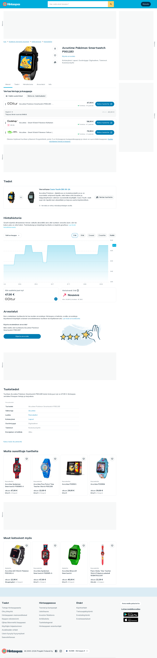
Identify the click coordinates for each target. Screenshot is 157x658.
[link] (60, 197)
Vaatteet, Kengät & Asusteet (19, 41)
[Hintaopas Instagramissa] (60, 651)
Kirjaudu (146, 4)
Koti (5, 41)
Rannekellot (48, 41)
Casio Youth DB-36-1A (60, 189)
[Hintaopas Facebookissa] (56, 651)
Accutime (32, 411)
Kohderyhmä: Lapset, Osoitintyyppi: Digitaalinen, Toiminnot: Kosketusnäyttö (84, 61)
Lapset (31, 419)
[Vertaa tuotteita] (55, 62)
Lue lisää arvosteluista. (71, 318)
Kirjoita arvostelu (68, 56)
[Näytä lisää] (5, 104)
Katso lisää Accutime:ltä (13, 442)
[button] (55, 48)
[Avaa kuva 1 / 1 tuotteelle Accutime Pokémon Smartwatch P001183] (28, 63)
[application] (60, 263)
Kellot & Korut (36, 41)
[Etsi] (111, 4)
